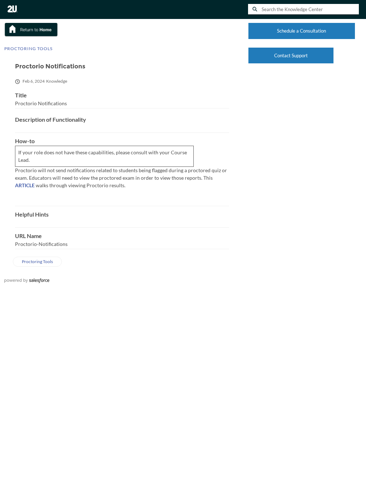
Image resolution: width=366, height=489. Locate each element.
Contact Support (291, 55)
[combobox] (310, 9)
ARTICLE (25, 185)
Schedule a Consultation (301, 31)
